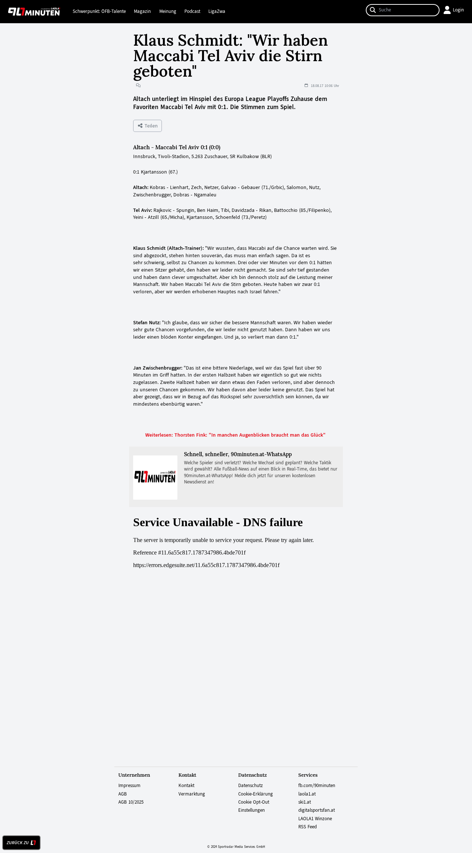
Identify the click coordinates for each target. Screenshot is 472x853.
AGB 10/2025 (130, 802)
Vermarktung (191, 794)
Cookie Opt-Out (253, 802)
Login (458, 10)
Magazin (142, 11)
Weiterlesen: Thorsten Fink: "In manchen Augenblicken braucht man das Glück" (236, 435)
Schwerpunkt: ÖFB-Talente (99, 11)
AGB (122, 794)
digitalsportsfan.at (316, 810)
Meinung (167, 11)
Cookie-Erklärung (255, 794)
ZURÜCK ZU (18, 842)
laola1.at (307, 794)
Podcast (192, 11)
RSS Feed (307, 826)
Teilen (150, 126)
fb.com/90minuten (316, 785)
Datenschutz (250, 785)
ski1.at (304, 802)
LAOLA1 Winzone (315, 818)
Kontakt (186, 785)
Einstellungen (251, 810)
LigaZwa (216, 11)
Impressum (129, 785)
